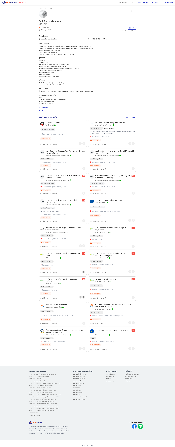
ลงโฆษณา (127, 381)
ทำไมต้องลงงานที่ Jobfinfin (132, 374)
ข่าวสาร (131, 2)
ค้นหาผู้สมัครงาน (129, 379)
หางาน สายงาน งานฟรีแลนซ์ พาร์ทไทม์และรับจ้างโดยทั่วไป (44, 408)
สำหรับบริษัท (154, 2)
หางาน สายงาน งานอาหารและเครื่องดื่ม (39, 376)
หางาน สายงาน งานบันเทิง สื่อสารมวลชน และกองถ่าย (42, 390)
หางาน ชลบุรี (76, 388)
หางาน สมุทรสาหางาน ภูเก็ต (80, 397)
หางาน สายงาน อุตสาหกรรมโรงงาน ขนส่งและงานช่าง (42, 399)
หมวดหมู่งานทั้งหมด (34, 413)
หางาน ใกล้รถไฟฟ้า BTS (79, 374)
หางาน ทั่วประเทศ (110, 374)
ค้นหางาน (23, 2)
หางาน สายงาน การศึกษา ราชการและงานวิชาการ (41, 401)
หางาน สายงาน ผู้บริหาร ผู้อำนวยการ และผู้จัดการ (41, 411)
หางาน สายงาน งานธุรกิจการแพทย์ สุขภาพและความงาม (43, 406)
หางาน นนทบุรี (77, 381)
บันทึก (133, 28)
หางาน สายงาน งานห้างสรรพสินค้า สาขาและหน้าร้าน (42, 374)
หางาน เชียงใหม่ (77, 386)
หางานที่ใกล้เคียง (131, 117)
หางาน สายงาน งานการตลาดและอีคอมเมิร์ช (40, 388)
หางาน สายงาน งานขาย (35, 379)
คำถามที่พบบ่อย (141, 422)
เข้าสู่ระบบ (108, 379)
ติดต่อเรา (132, 422)
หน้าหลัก (41, 8)
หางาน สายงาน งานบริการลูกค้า (37, 381)
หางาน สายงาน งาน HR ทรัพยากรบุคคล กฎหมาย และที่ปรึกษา (45, 395)
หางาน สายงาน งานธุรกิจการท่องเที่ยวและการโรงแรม (43, 404)
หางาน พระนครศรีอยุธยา (79, 399)
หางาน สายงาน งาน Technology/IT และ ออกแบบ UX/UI (44, 397)
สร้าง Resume (110, 376)
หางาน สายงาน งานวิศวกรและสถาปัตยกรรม (40, 392)
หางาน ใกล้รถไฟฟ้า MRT (79, 376)
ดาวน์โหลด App (168, 2)
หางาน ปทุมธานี (77, 390)
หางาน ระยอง (76, 395)
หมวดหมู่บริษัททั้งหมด (34, 415)
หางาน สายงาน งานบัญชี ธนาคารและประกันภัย (41, 386)
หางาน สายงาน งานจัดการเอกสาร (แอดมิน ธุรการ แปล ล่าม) (44, 383)
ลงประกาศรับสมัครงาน (130, 376)
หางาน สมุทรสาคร (77, 392)
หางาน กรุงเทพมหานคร (79, 379)
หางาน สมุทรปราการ (78, 383)
